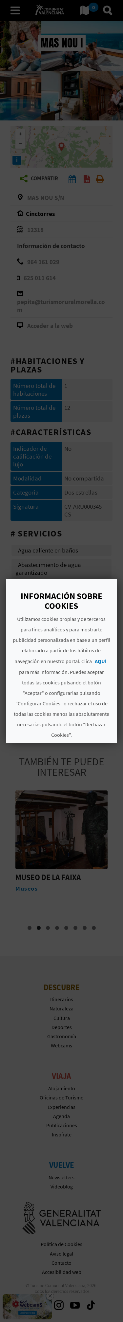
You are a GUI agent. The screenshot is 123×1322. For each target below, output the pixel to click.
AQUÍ (101, 661)
